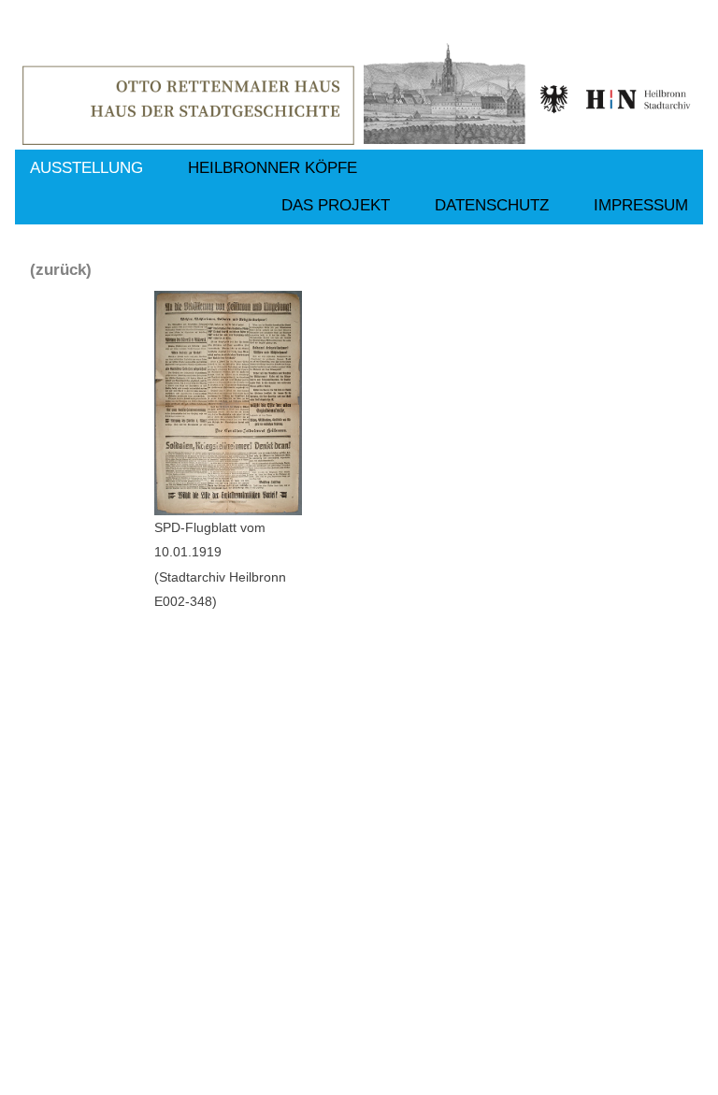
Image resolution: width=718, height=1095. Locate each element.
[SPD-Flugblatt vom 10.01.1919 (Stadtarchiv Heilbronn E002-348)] (228, 403)
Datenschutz (492, 205)
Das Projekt (335, 205)
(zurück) (61, 270)
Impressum (641, 205)
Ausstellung (86, 168)
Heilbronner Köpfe (272, 168)
